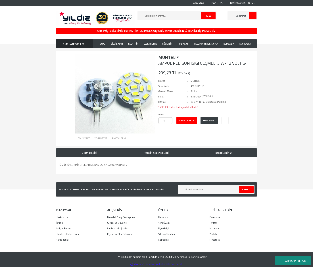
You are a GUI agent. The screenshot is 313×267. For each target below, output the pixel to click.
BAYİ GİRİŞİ (217, 3)
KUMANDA (229, 43)
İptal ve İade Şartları (117, 228)
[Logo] (95, 18)
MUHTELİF (168, 57)
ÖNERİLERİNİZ (223, 153)
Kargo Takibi (62, 239)
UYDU (102, 43)
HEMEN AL (209, 120)
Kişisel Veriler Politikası (119, 234)
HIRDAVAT (183, 43)
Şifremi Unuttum (167, 234)
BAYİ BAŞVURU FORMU (242, 3)
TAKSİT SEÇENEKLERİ (156, 153)
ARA (208, 16)
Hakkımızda (62, 217)
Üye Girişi (163, 228)
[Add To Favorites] (225, 120)
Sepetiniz (163, 239)
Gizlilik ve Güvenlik (117, 223)
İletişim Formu (63, 228)
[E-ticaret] (156, 264)
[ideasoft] (137, 264)
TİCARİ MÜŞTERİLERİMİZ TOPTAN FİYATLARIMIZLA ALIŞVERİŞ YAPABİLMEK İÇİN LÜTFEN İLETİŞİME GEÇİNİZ (155, 31)
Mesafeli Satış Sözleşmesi (121, 217)
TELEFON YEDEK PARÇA (206, 43)
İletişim (60, 223)
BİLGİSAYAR (117, 43)
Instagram (215, 228)
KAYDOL (246, 189)
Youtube (214, 234)
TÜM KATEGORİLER (74, 44)
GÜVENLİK (167, 43)
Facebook (215, 217)
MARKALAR (245, 43)
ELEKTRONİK (150, 43)
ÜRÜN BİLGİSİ (89, 153)
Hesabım (163, 217)
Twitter (213, 223)
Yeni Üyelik (164, 223)
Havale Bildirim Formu (68, 234)
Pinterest (215, 239)
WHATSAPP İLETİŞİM (295, 261)
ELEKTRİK (133, 43)
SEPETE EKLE (186, 120)
